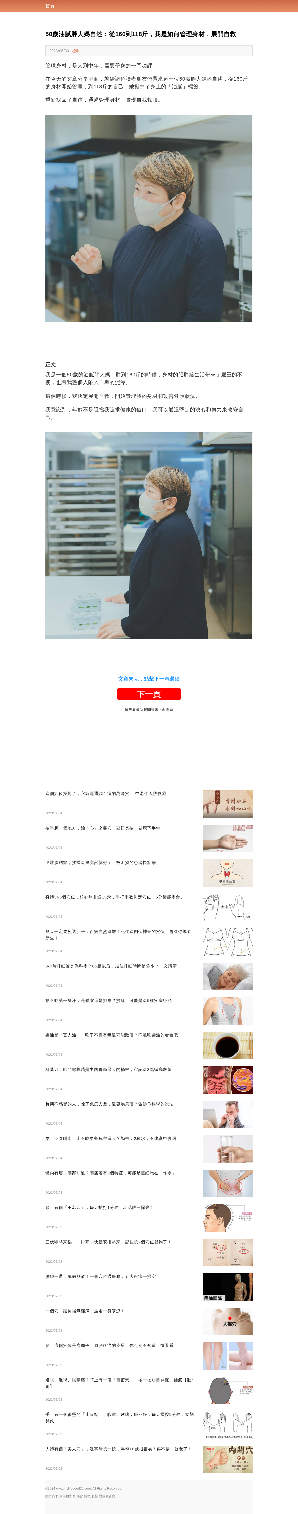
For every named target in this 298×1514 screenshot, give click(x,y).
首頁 (50, 5)
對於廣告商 (107, 1496)
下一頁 (149, 694)
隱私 (87, 1496)
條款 (80, 1496)
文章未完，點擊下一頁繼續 (149, 679)
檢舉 (76, 50)
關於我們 (51, 1496)
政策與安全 (67, 1496)
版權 (94, 1496)
